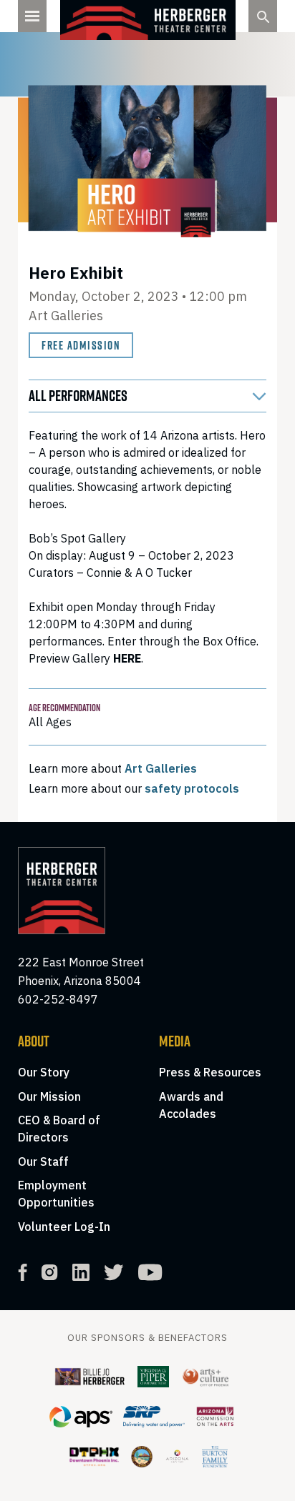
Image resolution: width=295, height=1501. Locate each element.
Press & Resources (210, 1072)
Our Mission (49, 1096)
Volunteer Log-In (64, 1226)
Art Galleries (161, 768)
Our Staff (43, 1161)
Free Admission (81, 345)
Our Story (43, 1072)
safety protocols (192, 788)
